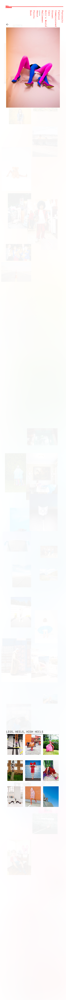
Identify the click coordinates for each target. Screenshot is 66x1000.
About (37, 13)
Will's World (46, 18)
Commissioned (55, 18)
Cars (49, 13)
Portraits (62, 16)
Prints (34, 14)
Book (30, 13)
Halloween (42, 16)
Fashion (59, 15)
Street (52, 14)
